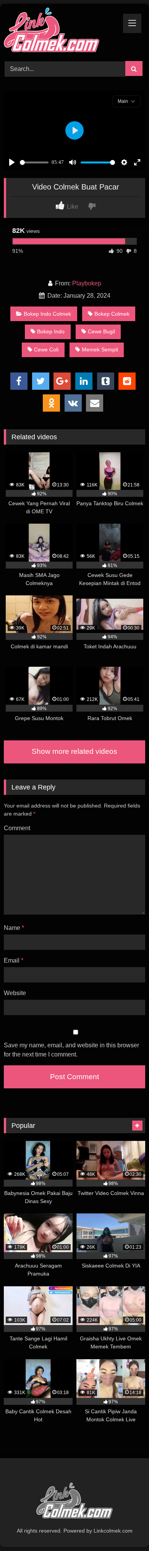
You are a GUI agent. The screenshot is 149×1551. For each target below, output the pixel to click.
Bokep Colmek (112, 314)
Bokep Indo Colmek (47, 314)
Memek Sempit (100, 349)
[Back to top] (125, 1528)
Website (15, 993)
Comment (17, 828)
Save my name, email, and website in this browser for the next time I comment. (71, 1050)
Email (13, 960)
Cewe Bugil (101, 331)
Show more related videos (74, 751)
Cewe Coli (46, 349)
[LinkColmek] (61, 31)
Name (14, 928)
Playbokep (86, 283)
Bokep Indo (51, 331)
